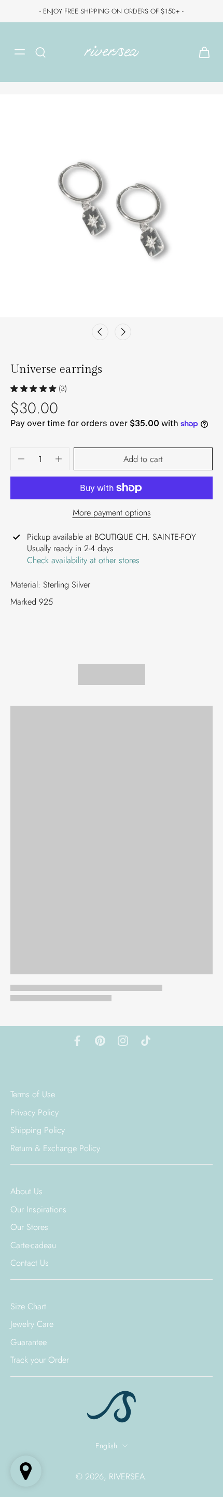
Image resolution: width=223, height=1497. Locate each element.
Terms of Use (32, 1094)
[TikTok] (145, 1040)
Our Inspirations (38, 1209)
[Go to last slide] (100, 332)
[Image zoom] (111, 205)
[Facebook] (77, 1040)
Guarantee (28, 1342)
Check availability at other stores (83, 560)
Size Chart (28, 1306)
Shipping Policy (37, 1131)
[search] (40, 51)
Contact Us (29, 1263)
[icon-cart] (201, 52)
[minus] (21, 459)
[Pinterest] (100, 1040)
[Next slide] (123, 332)
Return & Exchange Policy (55, 1148)
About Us (26, 1192)
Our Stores (29, 1228)
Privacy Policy (34, 1112)
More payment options (112, 513)
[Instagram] (123, 1040)
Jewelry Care (31, 1325)
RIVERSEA (127, 1476)
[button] (143, 458)
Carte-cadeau (33, 1245)
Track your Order (39, 1360)
